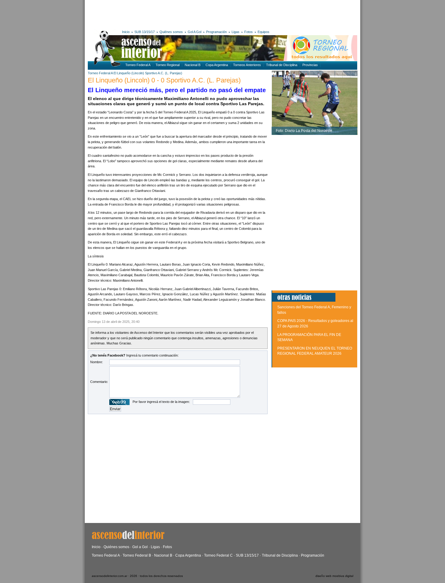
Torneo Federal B (137, 555)
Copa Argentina (217, 65)
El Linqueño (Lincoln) (129, 73)
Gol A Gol (194, 32)
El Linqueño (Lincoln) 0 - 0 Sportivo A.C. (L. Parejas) (164, 80)
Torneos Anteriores (247, 65)
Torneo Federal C (218, 555)
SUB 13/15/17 (144, 32)
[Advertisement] (176, 13)
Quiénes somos (171, 32)
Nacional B (192, 65)
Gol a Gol (140, 547)
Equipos (263, 32)
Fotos (248, 32)
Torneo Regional (168, 65)
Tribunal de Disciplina (281, 65)
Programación (216, 32)
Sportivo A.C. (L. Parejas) (163, 73)
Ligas (235, 32)
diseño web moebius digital (334, 576)
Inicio (126, 32)
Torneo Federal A (137, 65)
